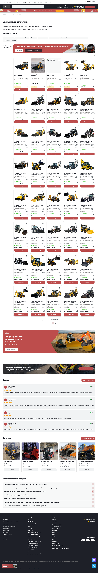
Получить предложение (49, 279)
